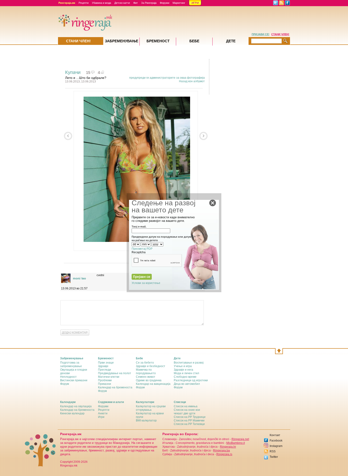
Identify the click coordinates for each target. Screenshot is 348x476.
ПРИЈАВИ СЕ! (260, 34)
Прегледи (104, 369)
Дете (231, 41)
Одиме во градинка (148, 380)
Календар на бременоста (115, 387)
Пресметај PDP (142, 248)
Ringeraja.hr (228, 446)
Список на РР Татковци (189, 424)
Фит (135, 2)
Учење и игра (183, 366)
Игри (101, 417)
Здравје (103, 366)
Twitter (274, 457)
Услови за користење (146, 283)
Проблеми (105, 380)
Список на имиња (185, 406)
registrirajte (129, 311)
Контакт (275, 435)
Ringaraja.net (240, 439)
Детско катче (122, 2)
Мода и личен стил (186, 373)
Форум (64, 384)
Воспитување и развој (189, 362)
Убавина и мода (101, 2)
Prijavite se (98, 311)
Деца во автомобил (187, 384)
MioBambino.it (235, 443)
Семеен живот (145, 376)
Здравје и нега (183, 369)
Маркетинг (179, 2)
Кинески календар (72, 413)
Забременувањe (121, 41)
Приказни (104, 384)
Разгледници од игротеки (191, 380)
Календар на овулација (76, 406)
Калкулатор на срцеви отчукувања (151, 408)
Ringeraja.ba (221, 450)
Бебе (194, 41)
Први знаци (106, 362)
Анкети (102, 413)
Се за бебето (145, 362)
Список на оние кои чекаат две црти (187, 411)
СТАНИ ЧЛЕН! (280, 34)
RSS (273, 451)
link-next (203, 136)
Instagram (276, 446)
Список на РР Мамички (189, 420)
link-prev (68, 136)
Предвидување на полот (114, 373)
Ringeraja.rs (224, 454)
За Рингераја (148, 2)
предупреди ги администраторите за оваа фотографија (167, 77)
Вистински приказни (73, 380)
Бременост (158, 41)
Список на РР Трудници (189, 417)
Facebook (276, 440)
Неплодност (68, 376)
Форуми (164, 2)
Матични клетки (108, 376)
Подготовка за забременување (71, 364)
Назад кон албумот (192, 81)
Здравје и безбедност (150, 366)
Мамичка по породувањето (146, 371)
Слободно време (185, 376)
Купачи (72, 72)
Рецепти (84, 2)
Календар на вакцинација (153, 384)
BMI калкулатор (146, 420)
